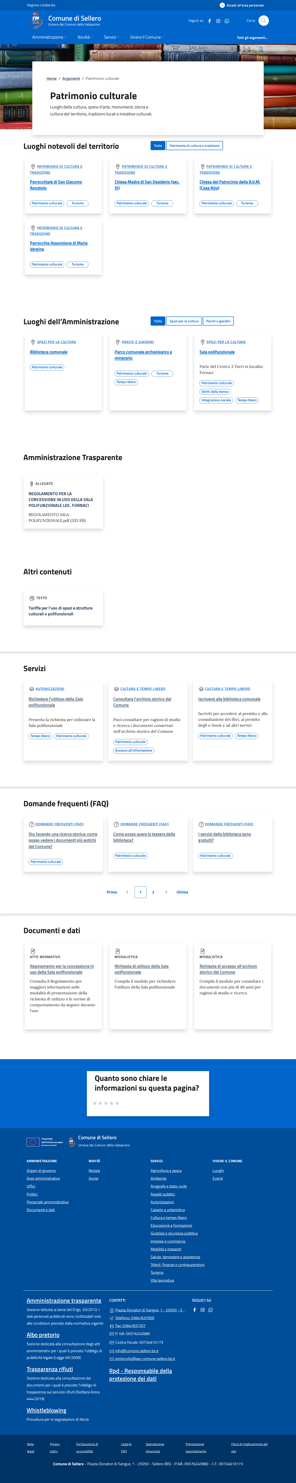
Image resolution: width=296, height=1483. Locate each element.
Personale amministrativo (48, 1202)
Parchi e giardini (218, 321)
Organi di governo (41, 1170)
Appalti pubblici (163, 1194)
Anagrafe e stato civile (169, 1186)
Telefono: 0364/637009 (134, 1318)
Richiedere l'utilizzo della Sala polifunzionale (56, 701)
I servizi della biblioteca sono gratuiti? (224, 837)
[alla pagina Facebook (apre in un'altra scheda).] (207, 20)
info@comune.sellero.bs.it (136, 1351)
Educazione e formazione (171, 1225)
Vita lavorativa (162, 1280)
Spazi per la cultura (184, 321)
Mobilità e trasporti (166, 1249)
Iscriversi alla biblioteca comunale (229, 698)
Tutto (158, 145)
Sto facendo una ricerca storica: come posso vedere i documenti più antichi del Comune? (63, 840)
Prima (113, 893)
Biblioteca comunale (48, 351)
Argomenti (71, 78)
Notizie (94, 1170)
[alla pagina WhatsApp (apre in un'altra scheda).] (225, 20)
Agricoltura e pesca (166, 1170)
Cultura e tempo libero (143, 688)
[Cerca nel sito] (264, 20)
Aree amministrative (43, 1178)
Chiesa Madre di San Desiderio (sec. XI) (147, 184)
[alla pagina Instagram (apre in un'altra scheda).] (216, 20)
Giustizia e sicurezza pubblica (174, 1233)
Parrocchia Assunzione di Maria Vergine (59, 245)
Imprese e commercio (168, 1241)
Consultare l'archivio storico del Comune (142, 701)
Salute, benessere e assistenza (175, 1257)
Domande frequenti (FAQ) (60, 824)
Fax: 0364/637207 (130, 1326)
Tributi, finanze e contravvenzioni (178, 1265)
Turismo (157, 1272)
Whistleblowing (46, 1410)
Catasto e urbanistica (168, 1210)
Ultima (184, 893)
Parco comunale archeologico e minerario (143, 354)
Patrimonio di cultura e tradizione (195, 145)
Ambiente (158, 1178)
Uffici (31, 1186)
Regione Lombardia (41, 5)
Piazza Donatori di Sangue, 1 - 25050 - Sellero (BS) (150, 1309)
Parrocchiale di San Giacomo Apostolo (56, 184)
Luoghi (218, 1170)
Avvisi (93, 1178)
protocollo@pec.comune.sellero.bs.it (144, 1359)
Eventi (218, 1178)
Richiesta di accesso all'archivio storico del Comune (228, 969)
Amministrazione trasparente (64, 1300)
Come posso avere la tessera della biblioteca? (144, 837)
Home (52, 78)
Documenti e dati (41, 1210)
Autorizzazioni (50, 688)
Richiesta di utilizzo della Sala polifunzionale (142, 969)
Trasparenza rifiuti (50, 1368)
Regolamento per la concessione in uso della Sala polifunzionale (62, 969)
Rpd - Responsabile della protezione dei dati (140, 1374)
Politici (32, 1194)
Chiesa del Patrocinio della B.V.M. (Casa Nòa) (230, 184)
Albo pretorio (43, 1334)
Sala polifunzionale (217, 351)
